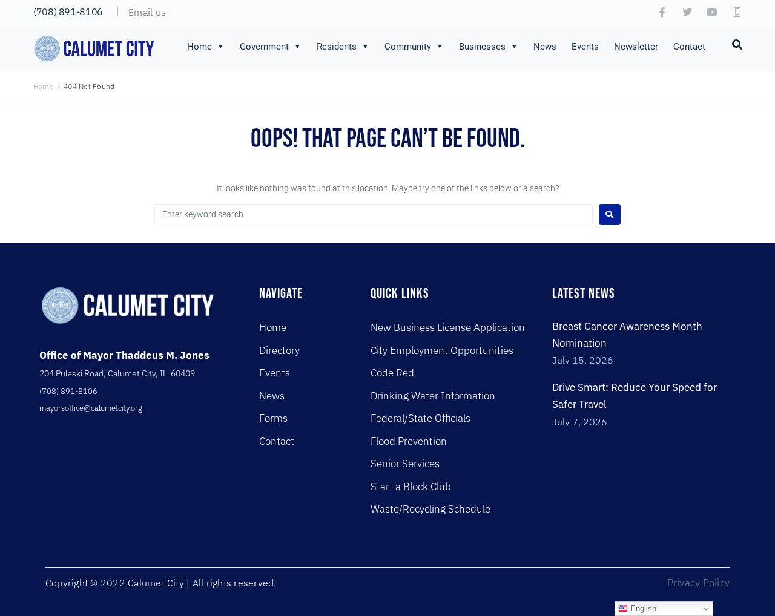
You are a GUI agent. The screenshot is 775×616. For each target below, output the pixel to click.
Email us (147, 12)
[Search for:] (373, 214)
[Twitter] (687, 12)
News (544, 46)
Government (264, 46)
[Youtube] (712, 12)
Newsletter (636, 46)
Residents (337, 46)
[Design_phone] (737, 12)
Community (407, 46)
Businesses (482, 46)
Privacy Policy (698, 582)
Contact (689, 46)
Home (199, 46)
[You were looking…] (737, 43)
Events (585, 46)
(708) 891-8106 (68, 11)
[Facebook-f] (662, 12)
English (642, 608)
